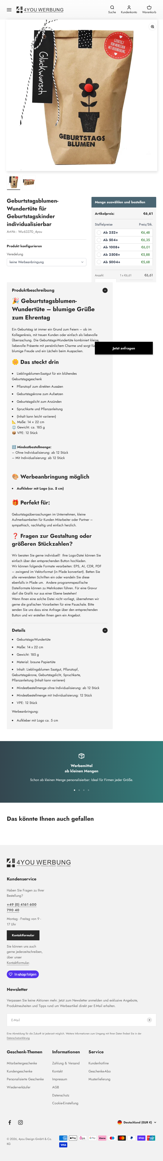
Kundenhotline (99, 1063)
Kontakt (57, 1071)
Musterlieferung (99, 1079)
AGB (55, 1087)
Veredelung (15, 254)
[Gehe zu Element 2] (29, 182)
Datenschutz (60, 1095)
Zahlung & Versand (66, 1063)
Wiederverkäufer (18, 1087)
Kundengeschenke (19, 1071)
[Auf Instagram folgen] (20, 1122)
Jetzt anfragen (124, 348)
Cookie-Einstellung (65, 1103)
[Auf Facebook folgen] (10, 1122)
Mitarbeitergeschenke (22, 1063)
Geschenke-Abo (100, 1071)
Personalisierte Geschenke (25, 1079)
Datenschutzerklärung (18, 1038)
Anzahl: (99, 275)
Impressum (59, 1079)
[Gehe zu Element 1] (13, 182)
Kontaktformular (23, 935)
